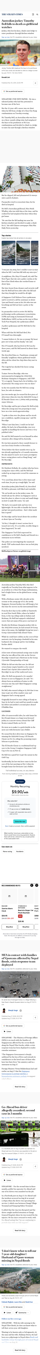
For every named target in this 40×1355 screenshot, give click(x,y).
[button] (33, 14)
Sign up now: (6, 37)
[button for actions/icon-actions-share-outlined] (35, 83)
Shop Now (9, 927)
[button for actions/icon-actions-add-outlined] (20, 1010)
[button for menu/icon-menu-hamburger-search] (37, 14)
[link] (12, 14)
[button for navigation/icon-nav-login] (33, 14)
